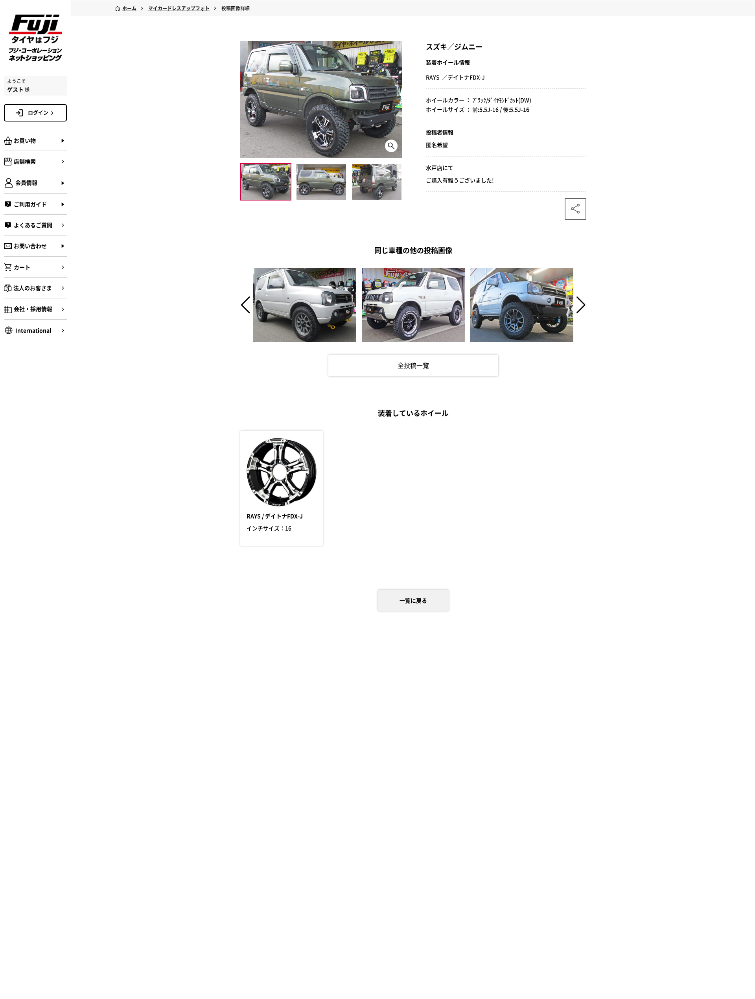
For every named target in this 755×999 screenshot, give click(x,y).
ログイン (38, 112)
